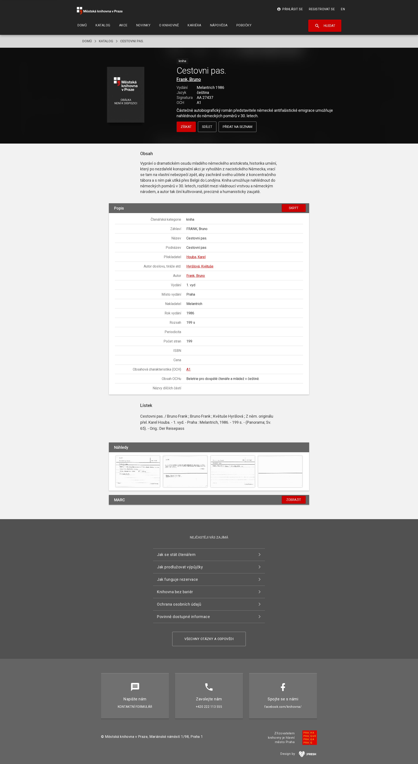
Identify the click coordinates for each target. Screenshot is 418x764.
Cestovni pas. (132, 41)
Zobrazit (293, 499)
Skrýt (293, 208)
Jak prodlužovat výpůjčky (180, 567)
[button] (125, 95)
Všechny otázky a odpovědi (209, 639)
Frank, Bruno (189, 79)
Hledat (325, 26)
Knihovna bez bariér (175, 592)
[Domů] (99, 10)
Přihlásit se (290, 9)
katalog (106, 41)
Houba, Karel (196, 257)
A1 (188, 369)
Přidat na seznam (237, 127)
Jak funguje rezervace (177, 579)
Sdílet (207, 127)
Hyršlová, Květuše (199, 266)
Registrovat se (322, 9)
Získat (186, 127)
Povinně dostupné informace (183, 616)
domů (87, 41)
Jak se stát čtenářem (176, 554)
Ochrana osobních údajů (179, 604)
